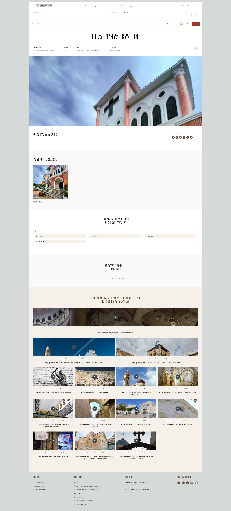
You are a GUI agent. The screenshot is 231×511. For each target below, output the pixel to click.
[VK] (183, 482)
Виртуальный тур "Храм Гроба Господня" (115, 333)
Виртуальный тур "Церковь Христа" (178, 424)
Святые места (38, 486)
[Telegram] (191, 137)
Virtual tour (187, 24)
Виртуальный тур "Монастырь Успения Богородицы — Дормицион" (74, 363)
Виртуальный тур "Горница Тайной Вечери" (177, 392)
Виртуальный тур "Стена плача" (94, 392)
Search (196, 24)
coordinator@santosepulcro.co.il (137, 489)
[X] (180, 137)
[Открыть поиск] (188, 5)
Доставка (77, 497)
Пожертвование (39, 490)
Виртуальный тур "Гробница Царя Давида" (53, 392)
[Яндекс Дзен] (196, 482)
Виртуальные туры (91, 6)
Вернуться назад (40, 12)
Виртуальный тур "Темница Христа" (53, 456)
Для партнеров (80, 504)
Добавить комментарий (116, 279)
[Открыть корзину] (179, 5)
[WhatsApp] (187, 137)
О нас (76, 482)
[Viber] (184, 137)
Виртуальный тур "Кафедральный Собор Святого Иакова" (157, 363)
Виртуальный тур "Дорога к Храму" (136, 424)
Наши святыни (114, 6)
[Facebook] (178, 482)
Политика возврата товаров (84, 501)
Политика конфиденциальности (86, 486)
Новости (124, 6)
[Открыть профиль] (193, 5)
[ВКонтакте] (173, 137)
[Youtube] (191, 482)
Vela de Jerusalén (44, 6)
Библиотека (103, 6)
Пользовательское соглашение (86, 490)
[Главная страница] (104, 12)
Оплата (77, 493)
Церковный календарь (137, 6)
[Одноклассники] (177, 137)
